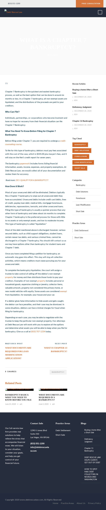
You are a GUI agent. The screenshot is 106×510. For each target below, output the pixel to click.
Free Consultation (91, 4)
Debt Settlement (81, 231)
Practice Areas (67, 503)
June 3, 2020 (44, 404)
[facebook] (6, 469)
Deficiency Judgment (81, 107)
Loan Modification (83, 162)
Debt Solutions (82, 150)
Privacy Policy (94, 503)
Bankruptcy (53, 55)
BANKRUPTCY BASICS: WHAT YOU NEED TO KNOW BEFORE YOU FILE (18, 397)
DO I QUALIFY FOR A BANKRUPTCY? (32, 180)
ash (21, 404)
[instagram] (10, 469)
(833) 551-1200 (14, 4)
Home (55, 503)
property (9, 277)
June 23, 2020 (10, 404)
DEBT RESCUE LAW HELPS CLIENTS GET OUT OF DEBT (92, 460)
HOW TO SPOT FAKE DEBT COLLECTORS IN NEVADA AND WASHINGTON (91, 474)
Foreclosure (81, 156)
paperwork (25, 164)
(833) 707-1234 (38, 332)
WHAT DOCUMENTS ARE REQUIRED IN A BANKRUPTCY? (51, 397)
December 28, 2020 (83, 97)
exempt (63, 291)
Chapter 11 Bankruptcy (82, 121)
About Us (81, 503)
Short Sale (80, 168)
